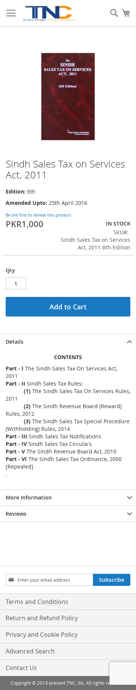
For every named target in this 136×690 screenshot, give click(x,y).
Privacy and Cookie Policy (41, 634)
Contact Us (21, 668)
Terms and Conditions (37, 602)
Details (14, 341)
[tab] (68, 341)
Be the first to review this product (38, 215)
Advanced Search (30, 651)
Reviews (16, 513)
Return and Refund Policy (42, 618)
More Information (29, 497)
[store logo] (49, 13)
